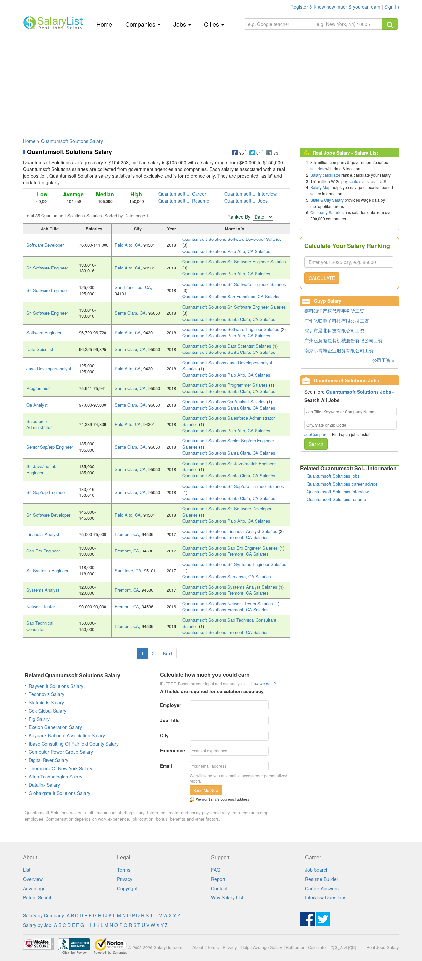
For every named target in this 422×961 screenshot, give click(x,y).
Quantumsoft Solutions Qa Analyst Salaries (224, 401)
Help (245, 947)
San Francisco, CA (133, 287)
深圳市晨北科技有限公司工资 (334, 330)
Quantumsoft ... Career (182, 193)
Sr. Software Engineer (47, 268)
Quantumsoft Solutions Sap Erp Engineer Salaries (230, 548)
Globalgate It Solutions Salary (59, 793)
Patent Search (38, 897)
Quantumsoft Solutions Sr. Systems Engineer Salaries (234, 564)
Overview (33, 879)
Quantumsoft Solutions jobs (333, 476)
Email (166, 765)
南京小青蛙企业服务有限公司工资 (339, 350)
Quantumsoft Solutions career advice (342, 484)
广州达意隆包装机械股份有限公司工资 (343, 340)
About (197, 947)
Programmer (38, 388)
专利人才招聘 (343, 947)
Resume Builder (321, 879)
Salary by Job (37, 925)
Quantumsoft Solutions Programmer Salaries (225, 385)
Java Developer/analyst (48, 368)
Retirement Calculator (306, 947)
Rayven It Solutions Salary (56, 686)
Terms (123, 869)
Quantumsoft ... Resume (183, 200)
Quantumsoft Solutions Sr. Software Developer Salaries (226, 511)
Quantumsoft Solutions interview (338, 491)
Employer (170, 705)
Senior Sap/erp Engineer (49, 447)
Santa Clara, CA (130, 313)
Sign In (391, 6)
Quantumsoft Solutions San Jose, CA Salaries (226, 576)
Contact (219, 888)
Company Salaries (327, 212)
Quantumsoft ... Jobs (246, 200)
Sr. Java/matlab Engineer (41, 469)
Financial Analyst (42, 534)
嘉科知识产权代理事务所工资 (334, 310)
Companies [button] (141, 24)
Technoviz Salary (46, 694)
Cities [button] (212, 24)
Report (218, 879)
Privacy (124, 879)
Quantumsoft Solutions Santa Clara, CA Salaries (228, 319)
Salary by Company (43, 915)
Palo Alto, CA (128, 245)
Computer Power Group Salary (61, 752)
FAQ (215, 869)
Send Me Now (206, 790)
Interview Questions (325, 897)
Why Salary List (227, 897)
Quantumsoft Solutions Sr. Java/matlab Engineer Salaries (229, 466)
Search (316, 444)
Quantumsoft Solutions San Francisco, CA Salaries (231, 296)
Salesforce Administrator (39, 424)
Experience (172, 750)
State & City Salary (327, 200)
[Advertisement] (211, 83)
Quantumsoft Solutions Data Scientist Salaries (227, 346)
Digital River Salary (48, 760)
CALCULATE (322, 278)
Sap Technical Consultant (39, 626)
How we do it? (263, 683)
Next (167, 653)
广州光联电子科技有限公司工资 (336, 320)
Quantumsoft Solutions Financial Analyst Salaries (230, 531)
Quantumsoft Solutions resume (336, 499)
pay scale (349, 181)
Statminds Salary (46, 702)
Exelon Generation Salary (55, 727)
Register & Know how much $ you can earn (336, 6)
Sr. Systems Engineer (47, 570)
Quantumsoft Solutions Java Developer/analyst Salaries (227, 365)
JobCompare (316, 434)
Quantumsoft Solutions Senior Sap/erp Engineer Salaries (228, 444)
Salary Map (320, 187)
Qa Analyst (37, 405)
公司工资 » (383, 360)
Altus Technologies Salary (55, 776)
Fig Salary (39, 719)
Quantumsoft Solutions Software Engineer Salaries (231, 329)
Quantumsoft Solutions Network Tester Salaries (228, 603)
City (164, 735)
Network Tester (40, 606)
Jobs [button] (180, 24)
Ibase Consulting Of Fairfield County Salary (74, 743)
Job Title (170, 720)
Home (106, 23)
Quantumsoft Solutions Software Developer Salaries (232, 239)
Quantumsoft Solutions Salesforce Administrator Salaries (228, 421)
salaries (317, 168)
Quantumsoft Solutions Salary (72, 141)
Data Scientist (39, 349)
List (26, 869)
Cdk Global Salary (47, 710)
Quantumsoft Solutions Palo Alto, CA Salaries (226, 251)
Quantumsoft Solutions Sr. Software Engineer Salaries (234, 261)
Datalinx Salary (44, 784)
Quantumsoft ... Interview (250, 193)
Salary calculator (325, 175)
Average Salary (267, 947)
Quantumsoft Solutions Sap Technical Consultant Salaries (229, 623)
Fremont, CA (127, 534)
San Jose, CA (128, 570)
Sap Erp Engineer (43, 551)
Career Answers (322, 888)
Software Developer (45, 245)
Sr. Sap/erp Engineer (46, 492)
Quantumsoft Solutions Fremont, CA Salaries (225, 537)
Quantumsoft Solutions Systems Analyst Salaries (230, 587)
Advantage (34, 888)
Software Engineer (43, 332)
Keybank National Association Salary (67, 735)
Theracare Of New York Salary (60, 768)
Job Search (317, 869)
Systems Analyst (42, 590)
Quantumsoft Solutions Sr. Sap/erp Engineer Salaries (233, 486)
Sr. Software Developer (48, 515)
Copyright (127, 888)
